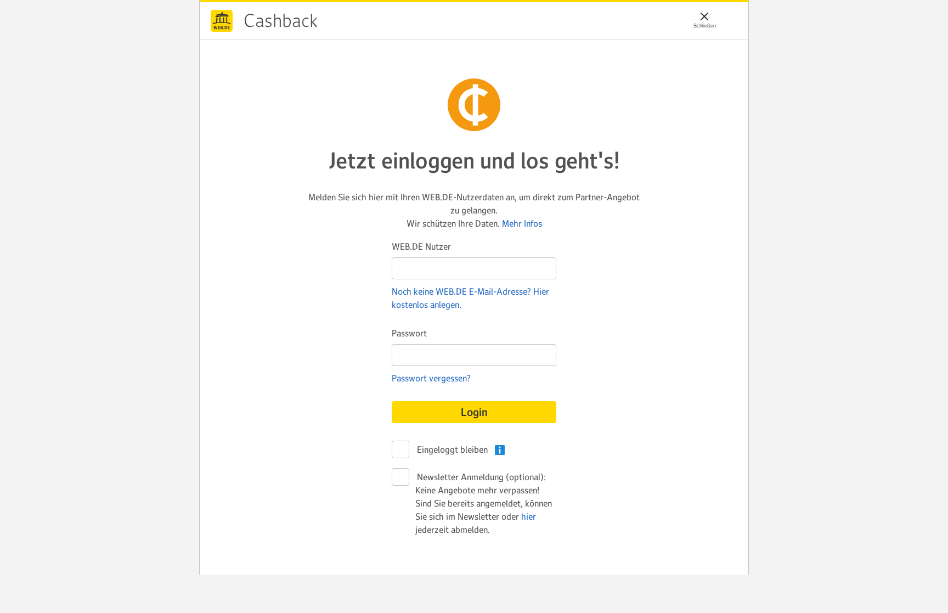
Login (474, 412)
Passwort (409, 333)
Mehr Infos (522, 223)
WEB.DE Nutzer (421, 246)
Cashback (222, 21)
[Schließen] (704, 16)
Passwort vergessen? (431, 378)
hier (528, 516)
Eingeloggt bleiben (451, 449)
